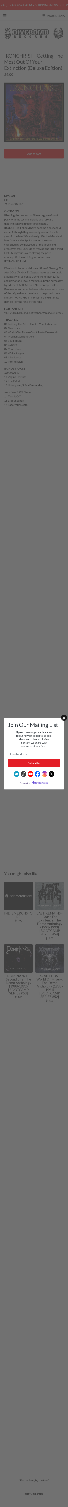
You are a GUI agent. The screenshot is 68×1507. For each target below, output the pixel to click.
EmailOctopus (41, 783)
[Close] (64, 718)
